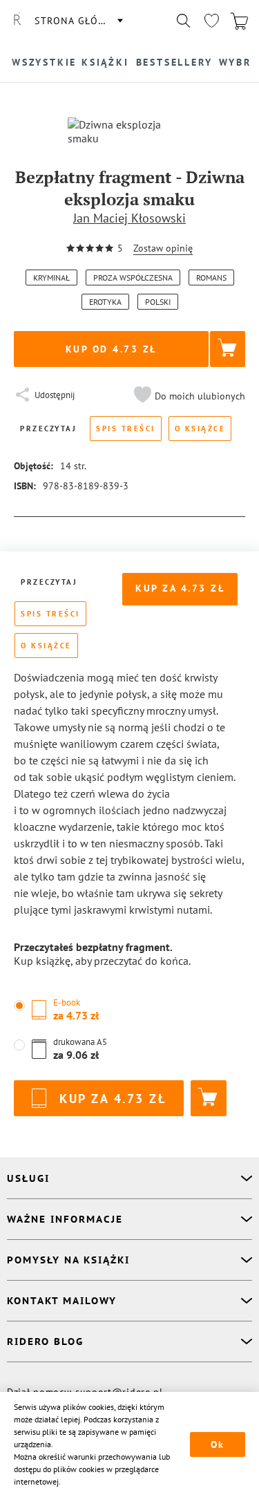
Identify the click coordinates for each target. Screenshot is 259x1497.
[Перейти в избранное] (211, 20)
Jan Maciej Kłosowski (129, 218)
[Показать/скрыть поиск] (183, 21)
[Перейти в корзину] (239, 20)
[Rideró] (17, 20)
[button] (188, 396)
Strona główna (78, 21)
